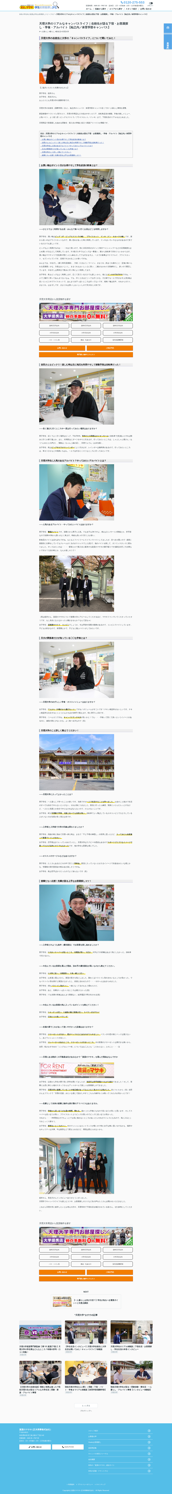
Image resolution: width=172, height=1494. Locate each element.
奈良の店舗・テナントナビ (98, 1471)
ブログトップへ (86, 1411)
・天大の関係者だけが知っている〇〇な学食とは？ (59, 149)
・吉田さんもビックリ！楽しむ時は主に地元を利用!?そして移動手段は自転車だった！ (72, 142)
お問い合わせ (146, 9)
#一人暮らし (43, 31)
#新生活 (58, 31)
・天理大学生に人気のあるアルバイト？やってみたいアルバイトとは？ (66, 146)
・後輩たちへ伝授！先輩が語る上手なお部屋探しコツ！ (60, 155)
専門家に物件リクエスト (86, 354)
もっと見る (86, 1406)
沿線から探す (100, 9)
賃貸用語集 (92, 1448)
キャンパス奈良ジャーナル (98, 1454)
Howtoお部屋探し (94, 1442)
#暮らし (52, 31)
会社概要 (91, 1459)
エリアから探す (116, 9)
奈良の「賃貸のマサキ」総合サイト (101, 1465)
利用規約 (71, 1484)
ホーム (89, 9)
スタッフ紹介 (131, 9)
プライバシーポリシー (85, 1484)
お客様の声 (92, 1436)
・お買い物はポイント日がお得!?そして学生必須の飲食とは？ (63, 139)
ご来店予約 (110, 348)
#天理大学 (65, 31)
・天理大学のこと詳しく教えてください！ (55, 152)
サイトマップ (100, 1484)
